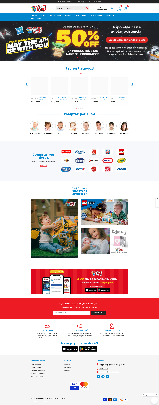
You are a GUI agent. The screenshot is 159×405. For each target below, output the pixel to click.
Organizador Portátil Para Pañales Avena (82, 98)
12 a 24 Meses (48, 133)
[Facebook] (98, 376)
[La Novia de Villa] (35, 125)
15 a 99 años (124, 133)
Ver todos (79, 73)
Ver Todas (43, 166)
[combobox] (70, 8)
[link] (79, 281)
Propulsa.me (44, 401)
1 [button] (75, 57)
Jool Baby (74, 98)
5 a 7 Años (86, 133)
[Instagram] (103, 376)
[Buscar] (72, 8)
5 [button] (83, 57)
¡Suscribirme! (98, 312)
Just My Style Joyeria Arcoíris (123, 98)
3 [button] (79, 57)
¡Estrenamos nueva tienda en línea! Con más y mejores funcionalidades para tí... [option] (79, 2)
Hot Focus (93, 98)
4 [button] (81, 57)
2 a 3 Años (60, 133)
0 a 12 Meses (35, 133)
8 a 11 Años (99, 133)
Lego (52, 98)
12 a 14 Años (111, 133)
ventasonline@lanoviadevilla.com (109, 372)
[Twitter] (107, 376)
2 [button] (77, 57)
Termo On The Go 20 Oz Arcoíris (103, 98)
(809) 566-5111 (103, 369)
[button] (26, 84)
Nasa (112, 98)
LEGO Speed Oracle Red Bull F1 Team (63, 98)
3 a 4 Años (73, 133)
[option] (79, 41)
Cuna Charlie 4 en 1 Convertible (43, 98)
